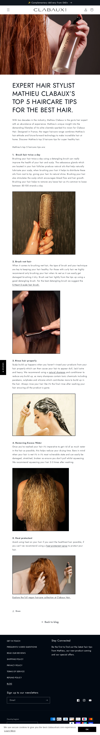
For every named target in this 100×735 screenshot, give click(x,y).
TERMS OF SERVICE (16, 671)
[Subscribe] (47, 700)
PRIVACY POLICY (14, 665)
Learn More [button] (9, 731)
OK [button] (87, 729)
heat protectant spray (56, 545)
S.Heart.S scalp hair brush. (26, 284)
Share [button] (18, 611)
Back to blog (52, 622)
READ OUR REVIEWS (16, 653)
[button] (8, 10)
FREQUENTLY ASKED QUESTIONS (22, 647)
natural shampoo (57, 372)
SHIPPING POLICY (15, 659)
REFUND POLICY (14, 677)
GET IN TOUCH (14, 641)
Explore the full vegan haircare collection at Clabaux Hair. (41, 597)
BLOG (9, 683)
